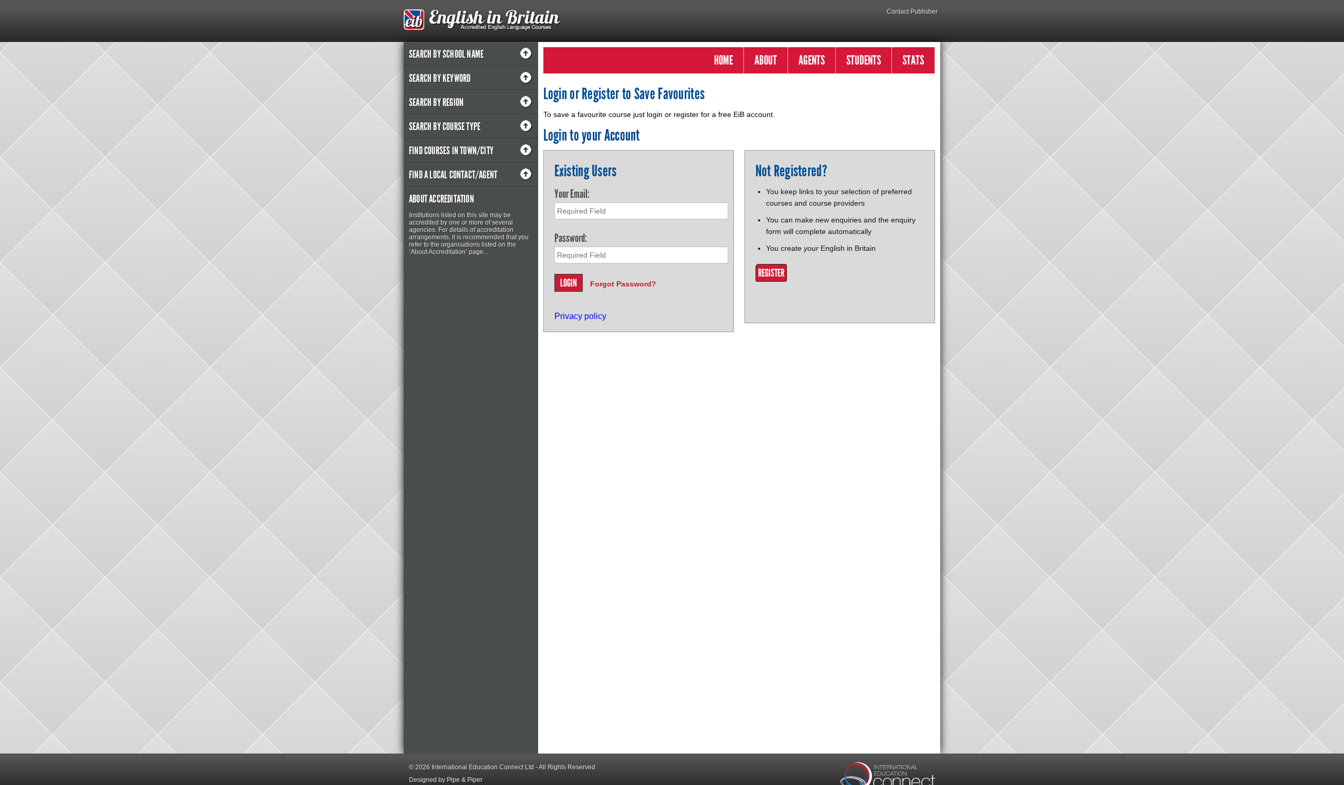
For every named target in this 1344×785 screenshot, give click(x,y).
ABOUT (765, 60)
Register (771, 273)
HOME (723, 60)
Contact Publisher (912, 11)
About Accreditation (441, 199)
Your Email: (572, 194)
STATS (913, 60)
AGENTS (812, 60)
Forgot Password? (623, 284)
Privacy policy (580, 316)
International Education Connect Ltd (483, 767)
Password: (570, 238)
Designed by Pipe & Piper (445, 779)
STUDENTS (863, 60)
